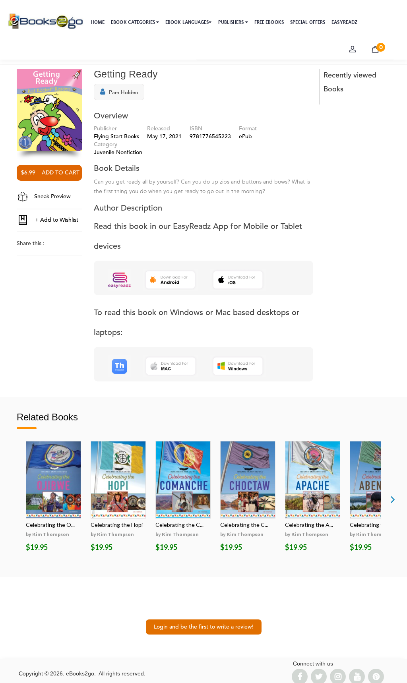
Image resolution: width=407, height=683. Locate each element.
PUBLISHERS (231, 22)
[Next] (392, 499)
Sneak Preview (52, 196)
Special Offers (307, 22)
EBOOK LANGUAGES (187, 22)
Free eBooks (269, 22)
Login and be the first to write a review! (204, 627)
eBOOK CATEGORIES (133, 22)
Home (98, 22)
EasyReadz (344, 22)
